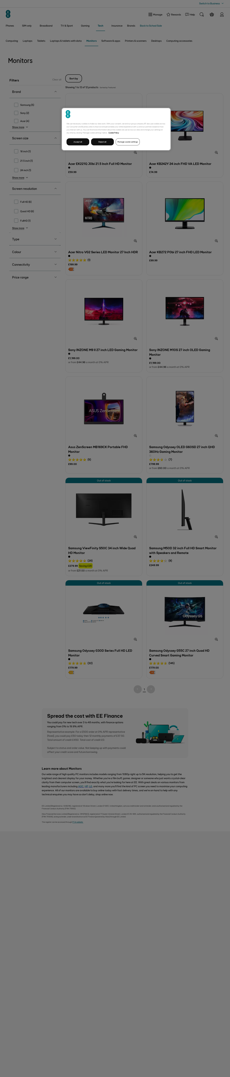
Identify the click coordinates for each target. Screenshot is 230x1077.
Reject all (102, 142)
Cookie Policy (113, 132)
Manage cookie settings (128, 142)
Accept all (78, 142)
